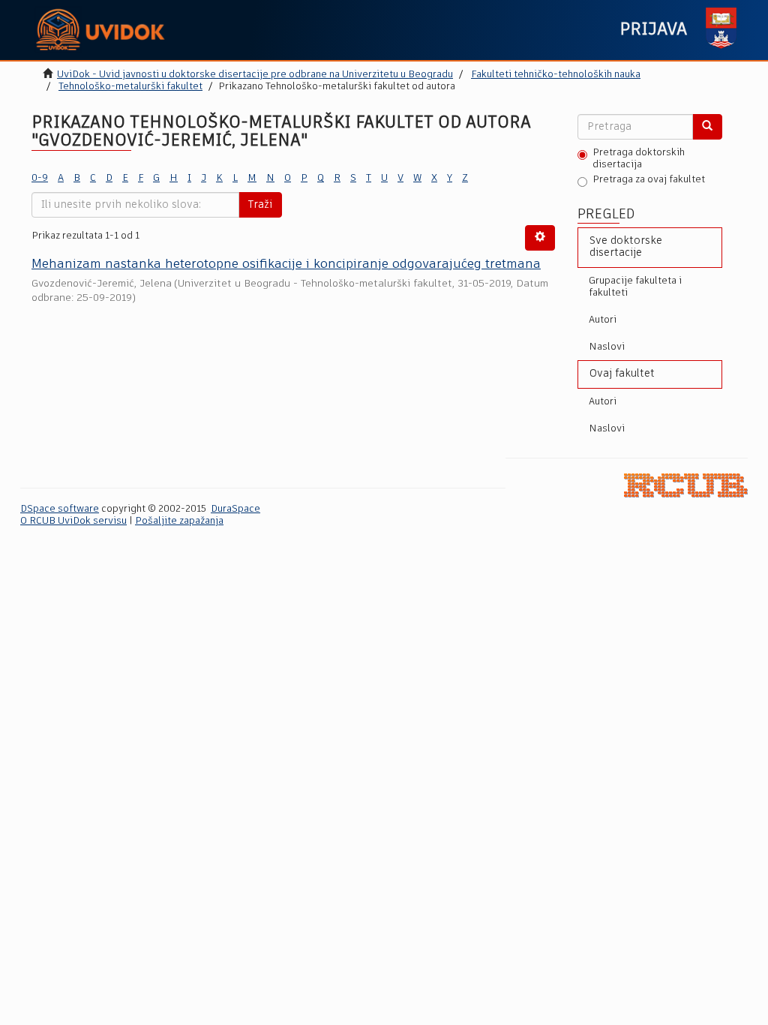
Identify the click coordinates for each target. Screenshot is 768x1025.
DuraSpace (235, 509)
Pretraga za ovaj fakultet (648, 180)
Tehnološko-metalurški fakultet (130, 87)
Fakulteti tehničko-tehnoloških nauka (555, 75)
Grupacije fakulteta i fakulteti (635, 287)
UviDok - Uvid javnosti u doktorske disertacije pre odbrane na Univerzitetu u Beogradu (255, 75)
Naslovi (607, 347)
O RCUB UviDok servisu (73, 521)
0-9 (40, 178)
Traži (260, 205)
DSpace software (59, 509)
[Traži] (707, 127)
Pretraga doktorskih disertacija (638, 159)
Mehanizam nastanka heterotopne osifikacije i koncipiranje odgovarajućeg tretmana (286, 264)
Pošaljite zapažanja (179, 521)
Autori (602, 320)
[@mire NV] (686, 485)
